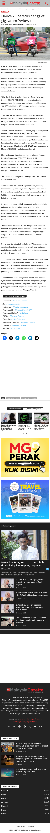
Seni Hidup (5, 559)
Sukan (3, 814)
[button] (46, 3)
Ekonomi (10, 9)
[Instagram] (14, 727)
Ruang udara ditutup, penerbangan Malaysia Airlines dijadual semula (8, 427)
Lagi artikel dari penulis (33, 409)
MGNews (4, 802)
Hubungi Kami (20, 826)
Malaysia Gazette (20, 301)
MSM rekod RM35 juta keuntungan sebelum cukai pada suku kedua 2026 (41, 427)
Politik (3, 798)
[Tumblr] (30, 727)
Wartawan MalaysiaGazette (14, 24)
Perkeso (33, 398)
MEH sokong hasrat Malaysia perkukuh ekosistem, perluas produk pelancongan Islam (32, 745)
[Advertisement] (25, 369)
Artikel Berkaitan (15, 409)
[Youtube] (40, 727)
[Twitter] (35, 727)
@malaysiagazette (12, 304)
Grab (17, 398)
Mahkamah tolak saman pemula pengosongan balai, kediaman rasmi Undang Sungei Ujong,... (32, 758)
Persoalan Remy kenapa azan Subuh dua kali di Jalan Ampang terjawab (22, 564)
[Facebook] (9, 727)
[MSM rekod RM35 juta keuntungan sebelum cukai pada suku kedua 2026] (41, 418)
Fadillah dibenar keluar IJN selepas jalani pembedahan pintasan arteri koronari (31, 620)
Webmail (31, 826)
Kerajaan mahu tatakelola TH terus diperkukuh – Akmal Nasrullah (24, 427)
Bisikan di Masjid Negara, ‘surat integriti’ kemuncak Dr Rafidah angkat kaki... (29, 582)
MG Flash (24, 313)
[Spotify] (20, 727)
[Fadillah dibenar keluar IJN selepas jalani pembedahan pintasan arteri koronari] (7, 621)
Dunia (3, 810)
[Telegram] (25, 727)
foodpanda (10, 398)
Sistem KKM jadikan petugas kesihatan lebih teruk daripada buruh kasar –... (29, 607)
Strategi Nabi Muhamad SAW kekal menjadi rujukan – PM (31, 770)
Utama (3, 795)
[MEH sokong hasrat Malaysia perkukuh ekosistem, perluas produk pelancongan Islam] (7, 747)
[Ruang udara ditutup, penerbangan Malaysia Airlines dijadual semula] (8, 418)
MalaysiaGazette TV (23, 310)
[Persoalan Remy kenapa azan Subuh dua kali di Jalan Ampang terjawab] (25, 545)
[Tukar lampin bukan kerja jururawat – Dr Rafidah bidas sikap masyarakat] (7, 596)
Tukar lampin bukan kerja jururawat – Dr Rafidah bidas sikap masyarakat (32, 593)
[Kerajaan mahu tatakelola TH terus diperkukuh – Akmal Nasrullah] (25, 418)
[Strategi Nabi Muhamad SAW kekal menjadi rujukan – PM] (7, 773)
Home (3, 9)
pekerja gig (25, 398)
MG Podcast (16, 328)
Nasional (4, 791)
